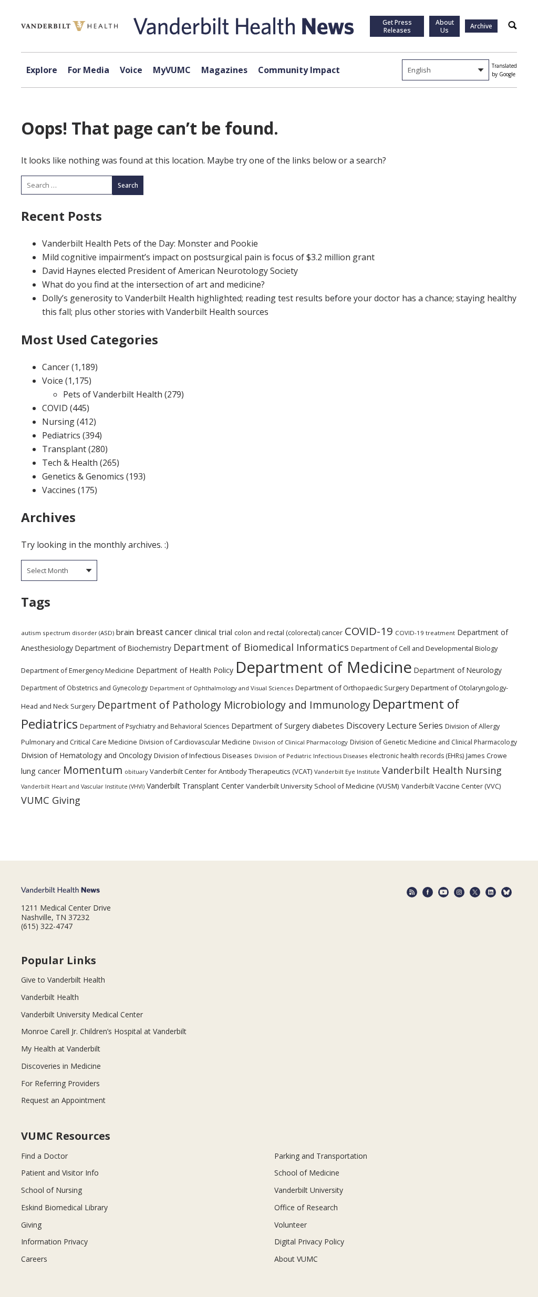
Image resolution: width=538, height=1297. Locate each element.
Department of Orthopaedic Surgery (352, 687)
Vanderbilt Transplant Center (195, 786)
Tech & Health (70, 462)
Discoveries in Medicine (61, 1066)
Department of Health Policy (184, 670)
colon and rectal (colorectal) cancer (288, 632)
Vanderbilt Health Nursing (442, 770)
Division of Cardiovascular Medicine (195, 742)
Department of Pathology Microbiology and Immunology (233, 705)
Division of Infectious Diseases (203, 755)
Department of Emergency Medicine (77, 670)
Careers (34, 1259)
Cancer (55, 367)
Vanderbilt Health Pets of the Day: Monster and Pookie (150, 243)
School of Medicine (306, 1173)
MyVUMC (172, 70)
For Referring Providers (60, 1083)
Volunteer (290, 1225)
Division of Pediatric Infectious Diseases (310, 756)
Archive (481, 26)
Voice (131, 70)
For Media (88, 70)
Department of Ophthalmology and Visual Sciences (221, 688)
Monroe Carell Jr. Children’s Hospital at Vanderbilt (104, 1031)
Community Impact (299, 70)
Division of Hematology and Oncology (86, 755)
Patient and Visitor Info (60, 1173)
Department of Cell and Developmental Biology (424, 648)
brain (125, 632)
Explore (41, 70)
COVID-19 (369, 631)
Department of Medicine (323, 667)
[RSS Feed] (412, 892)
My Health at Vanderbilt (60, 1049)
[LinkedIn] (490, 892)
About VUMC (296, 1259)
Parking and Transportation (320, 1156)
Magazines (224, 70)
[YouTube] (443, 892)
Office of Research (306, 1207)
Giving (31, 1225)
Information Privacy (54, 1242)
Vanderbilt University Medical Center (82, 1014)
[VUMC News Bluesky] (506, 892)
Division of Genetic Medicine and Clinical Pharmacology (433, 742)
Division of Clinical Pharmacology (300, 742)
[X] (475, 892)
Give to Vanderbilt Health (63, 980)
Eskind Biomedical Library (64, 1207)
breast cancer (164, 632)
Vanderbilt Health (50, 997)
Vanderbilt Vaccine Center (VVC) (451, 786)
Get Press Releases (397, 26)
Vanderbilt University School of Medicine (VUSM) (322, 786)
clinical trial (213, 632)
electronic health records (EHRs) (416, 755)
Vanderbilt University (308, 1190)
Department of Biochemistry (123, 648)
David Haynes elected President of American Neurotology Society (170, 271)
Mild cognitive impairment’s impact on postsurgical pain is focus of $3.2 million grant (208, 257)
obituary (136, 771)
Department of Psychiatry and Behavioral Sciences (154, 726)
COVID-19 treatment (425, 633)
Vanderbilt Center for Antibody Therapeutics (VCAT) (231, 771)
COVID (55, 408)
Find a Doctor (44, 1156)
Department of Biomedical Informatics (261, 647)
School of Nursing (51, 1190)
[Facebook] (427, 892)
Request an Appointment (63, 1100)
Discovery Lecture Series (394, 725)
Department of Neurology (458, 670)
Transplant (64, 449)
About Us (445, 26)
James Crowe (486, 755)
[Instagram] (459, 892)
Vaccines (59, 490)
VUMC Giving (50, 799)
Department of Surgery (270, 726)
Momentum (92, 770)
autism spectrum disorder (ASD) (67, 633)
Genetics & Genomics (83, 476)
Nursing (58, 421)
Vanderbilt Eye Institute (347, 771)
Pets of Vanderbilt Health (112, 394)
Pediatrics (61, 435)
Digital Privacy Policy (309, 1242)
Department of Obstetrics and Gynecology (84, 687)
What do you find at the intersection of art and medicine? (153, 284)
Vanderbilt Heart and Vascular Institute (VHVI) (82, 786)
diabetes (328, 725)
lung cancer (41, 771)
